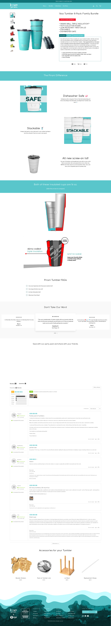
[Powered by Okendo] (15, 388)
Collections (58, 6)
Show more (55, 543)
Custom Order (71, 615)
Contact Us (46, 611)
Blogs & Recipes (59, 615)
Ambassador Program (60, 617)
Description (62, 35)
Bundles (51, 6)
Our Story (65, 6)
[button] (31, 396)
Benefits (69, 35)
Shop (44, 6)
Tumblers (35, 611)
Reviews (34, 617)
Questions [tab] (22, 383)
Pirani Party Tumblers (77, 41)
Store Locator (71, 611)
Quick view (21, 368)
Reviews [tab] (13, 383)
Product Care (47, 617)
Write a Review (97, 387)
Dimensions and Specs (78, 35)
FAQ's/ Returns (47, 613)
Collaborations (71, 617)
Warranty (46, 615)
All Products (35, 615)
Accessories (35, 613)
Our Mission (58, 611)
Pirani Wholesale (71, 613)
